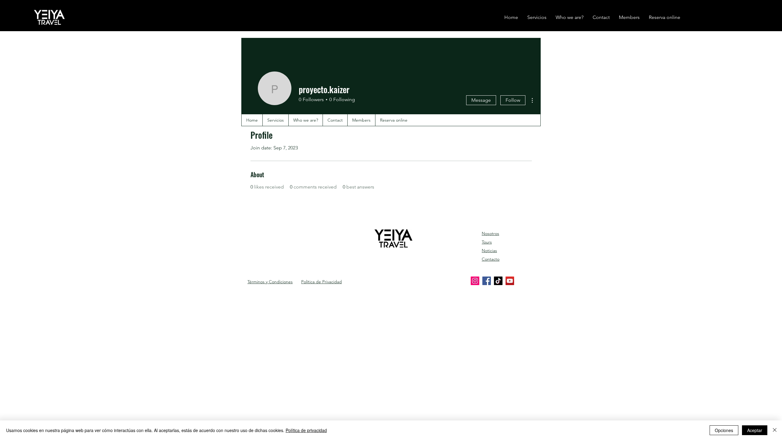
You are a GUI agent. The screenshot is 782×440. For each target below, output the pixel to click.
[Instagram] (475, 281)
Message (481, 100)
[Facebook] (486, 281)
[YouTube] (510, 281)
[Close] (774, 430)
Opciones (724, 430)
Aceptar (754, 430)
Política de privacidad (306, 430)
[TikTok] (498, 281)
